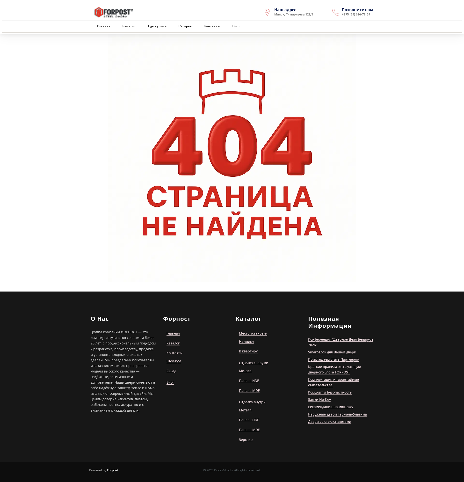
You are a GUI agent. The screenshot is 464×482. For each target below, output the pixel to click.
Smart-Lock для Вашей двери (332, 352)
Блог (236, 26)
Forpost (112, 470)
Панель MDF (249, 390)
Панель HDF (249, 380)
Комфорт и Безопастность (330, 392)
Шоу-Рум (174, 361)
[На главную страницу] (114, 12)
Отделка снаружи (253, 362)
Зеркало (246, 439)
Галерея (185, 26)
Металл (245, 370)
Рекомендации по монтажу (330, 406)
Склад (171, 370)
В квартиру (248, 351)
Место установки (253, 333)
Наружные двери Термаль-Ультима (337, 414)
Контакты (211, 26)
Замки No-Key (319, 399)
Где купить (157, 26)
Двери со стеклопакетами (329, 421)
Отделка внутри (252, 402)
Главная (103, 26)
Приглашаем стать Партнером (333, 359)
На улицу (246, 341)
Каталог (129, 26)
